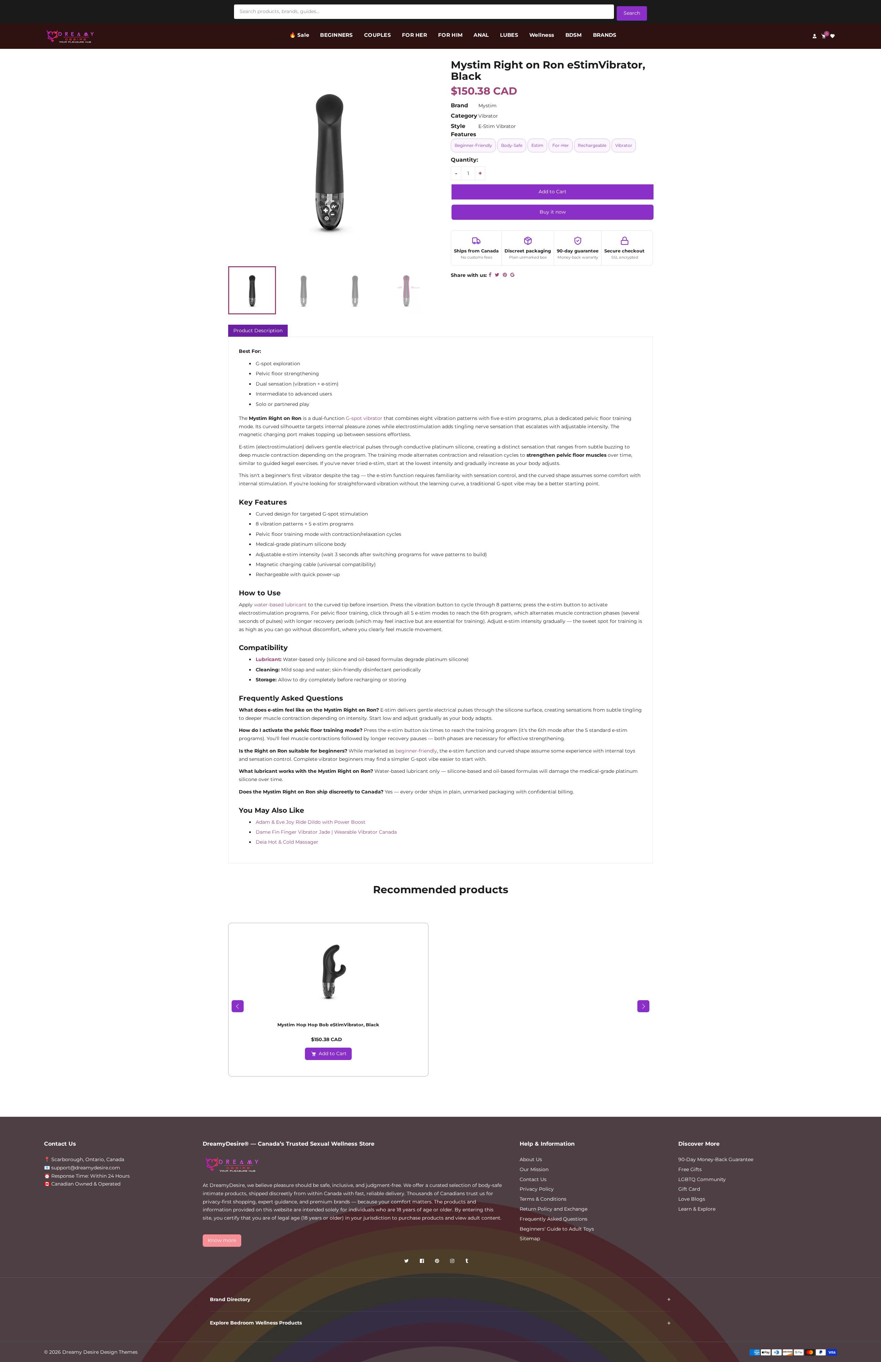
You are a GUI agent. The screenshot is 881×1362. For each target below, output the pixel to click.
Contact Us (533, 1179)
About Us (531, 1159)
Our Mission (534, 1169)
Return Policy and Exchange (553, 1209)
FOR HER (414, 35)
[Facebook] (422, 1262)
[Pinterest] (437, 1262)
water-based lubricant (280, 605)
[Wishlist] (832, 36)
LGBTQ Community (702, 1179)
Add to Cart (333, 1053)
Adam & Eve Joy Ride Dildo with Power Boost (310, 822)
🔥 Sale (299, 35)
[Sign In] (814, 36)
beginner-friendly (416, 751)
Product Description (258, 330)
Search (632, 13)
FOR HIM (450, 35)
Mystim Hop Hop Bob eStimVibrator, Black (328, 1024)
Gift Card (689, 1189)
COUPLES (377, 35)
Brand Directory (230, 1299)
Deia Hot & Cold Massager (287, 842)
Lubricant (268, 659)
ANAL (481, 35)
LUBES (509, 35)
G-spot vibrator (364, 418)
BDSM (573, 35)
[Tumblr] (467, 1262)
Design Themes (119, 1352)
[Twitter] (407, 1262)
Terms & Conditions (543, 1199)
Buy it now (553, 212)
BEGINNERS (336, 35)
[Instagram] (453, 1262)
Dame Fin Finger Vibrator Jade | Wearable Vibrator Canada (326, 832)
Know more (222, 1240)
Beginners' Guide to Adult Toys (557, 1229)
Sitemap (530, 1238)
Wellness (541, 35)
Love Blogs (691, 1199)
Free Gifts (690, 1169)
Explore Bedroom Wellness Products (256, 1323)
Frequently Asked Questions (553, 1219)
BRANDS (605, 35)
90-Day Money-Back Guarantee (715, 1159)
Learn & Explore (696, 1209)
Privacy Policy (537, 1189)
